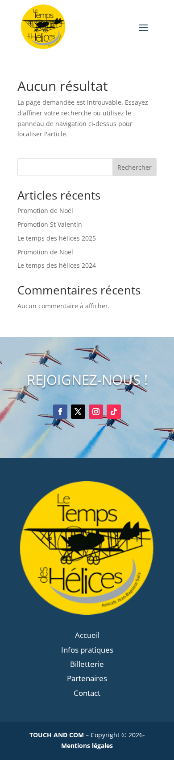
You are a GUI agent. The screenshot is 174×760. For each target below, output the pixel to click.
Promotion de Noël (45, 210)
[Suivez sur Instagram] (96, 412)
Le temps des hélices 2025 (56, 238)
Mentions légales (87, 745)
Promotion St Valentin (49, 224)
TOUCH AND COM (56, 735)
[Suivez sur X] (78, 412)
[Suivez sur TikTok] (114, 412)
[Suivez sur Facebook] (60, 412)
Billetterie (87, 664)
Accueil (87, 635)
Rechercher (134, 167)
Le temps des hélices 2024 (56, 265)
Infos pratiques (87, 650)
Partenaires (87, 678)
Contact (87, 693)
